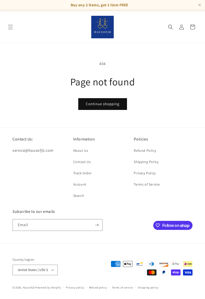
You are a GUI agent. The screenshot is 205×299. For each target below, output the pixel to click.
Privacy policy (75, 287)
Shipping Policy (146, 162)
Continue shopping (103, 103)
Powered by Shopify (48, 287)
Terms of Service (147, 184)
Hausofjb (29, 287)
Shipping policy (148, 287)
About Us (80, 150)
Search (78, 195)
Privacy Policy (145, 173)
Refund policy (98, 287)
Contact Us (82, 162)
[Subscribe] (96, 225)
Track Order (82, 173)
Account (79, 184)
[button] (10, 27)
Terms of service (122, 287)
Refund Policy (145, 150)
